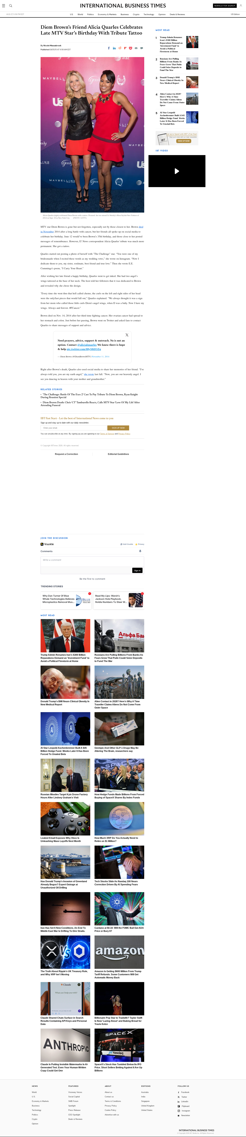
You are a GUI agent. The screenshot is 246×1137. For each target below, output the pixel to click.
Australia (144, 1092)
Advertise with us (112, 1115)
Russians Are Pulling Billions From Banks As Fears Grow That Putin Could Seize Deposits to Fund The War (119, 658)
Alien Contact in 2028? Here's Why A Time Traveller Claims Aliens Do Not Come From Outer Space (117, 704)
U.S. (71, 14)
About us (108, 1092)
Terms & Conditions (113, 1101)
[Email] (136, 48)
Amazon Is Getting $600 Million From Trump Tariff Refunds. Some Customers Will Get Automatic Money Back (118, 974)
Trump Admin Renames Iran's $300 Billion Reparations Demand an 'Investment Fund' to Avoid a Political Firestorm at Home (65, 658)
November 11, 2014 (100, 356)
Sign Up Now (183, 141)
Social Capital (74, 1097)
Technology (149, 14)
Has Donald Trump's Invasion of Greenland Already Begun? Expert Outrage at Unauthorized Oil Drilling (64, 884)
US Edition (235, 14)
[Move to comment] (141, 48)
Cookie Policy (110, 1110)
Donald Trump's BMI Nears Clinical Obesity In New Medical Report (171, 80)
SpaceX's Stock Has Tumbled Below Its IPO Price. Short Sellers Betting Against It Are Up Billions (118, 1067)
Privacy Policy (124, 434)
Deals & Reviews (177, 14)
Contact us (109, 1097)
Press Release (74, 1110)
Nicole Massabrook (52, 45)
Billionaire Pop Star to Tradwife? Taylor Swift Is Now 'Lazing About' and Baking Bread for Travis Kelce (118, 1021)
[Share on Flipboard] (125, 48)
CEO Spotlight (74, 1115)
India (143, 1097)
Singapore (145, 1101)
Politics (90, 14)
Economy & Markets (107, 14)
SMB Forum (73, 1101)
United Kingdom (147, 1106)
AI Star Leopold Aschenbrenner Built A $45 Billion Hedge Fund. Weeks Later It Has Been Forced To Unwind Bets (65, 751)
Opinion (162, 14)
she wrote (89, 374)
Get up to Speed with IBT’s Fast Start (181, 134)
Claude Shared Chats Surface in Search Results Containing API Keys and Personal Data (64, 1021)
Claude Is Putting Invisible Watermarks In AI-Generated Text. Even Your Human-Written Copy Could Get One (64, 1067)
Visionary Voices (75, 1092)
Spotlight (72, 1106)
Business (125, 14)
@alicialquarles (87, 344)
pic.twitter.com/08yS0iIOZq (84, 349)
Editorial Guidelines (118, 454)
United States (146, 1110)
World (80, 14)
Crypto (136, 14)
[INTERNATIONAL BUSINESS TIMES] (123, 6)
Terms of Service (107, 434)
